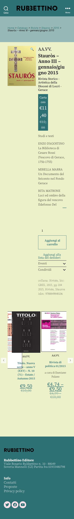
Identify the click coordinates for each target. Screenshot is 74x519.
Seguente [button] (70, 360)
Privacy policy (14, 491)
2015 (56, 27)
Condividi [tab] (44, 270)
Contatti (10, 482)
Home (11, 27)
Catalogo (22, 27)
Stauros (45, 27)
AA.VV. (45, 49)
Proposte (10, 487)
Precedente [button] (3, 360)
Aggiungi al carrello (52, 242)
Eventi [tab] (42, 263)
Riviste (34, 27)
